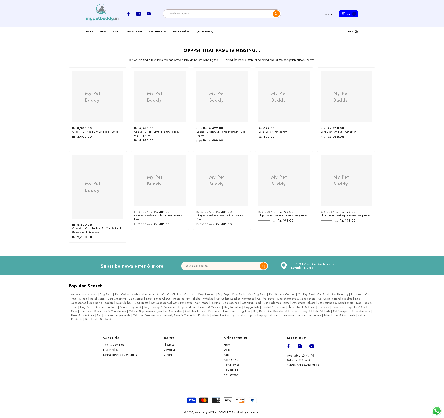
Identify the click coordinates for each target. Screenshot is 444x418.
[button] (348, 13)
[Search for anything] (222, 13)
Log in (328, 14)
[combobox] (218, 13)
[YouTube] (311, 346)
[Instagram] (300, 346)
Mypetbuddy (201, 412)
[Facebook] (288, 346)
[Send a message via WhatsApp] (436, 410)
